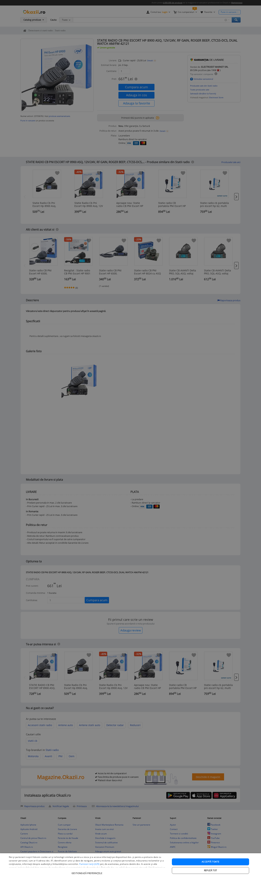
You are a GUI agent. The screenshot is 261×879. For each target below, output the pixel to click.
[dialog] (130, 866)
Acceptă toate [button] (210, 861)
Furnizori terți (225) (89, 864)
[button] (87, 871)
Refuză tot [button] (210, 870)
